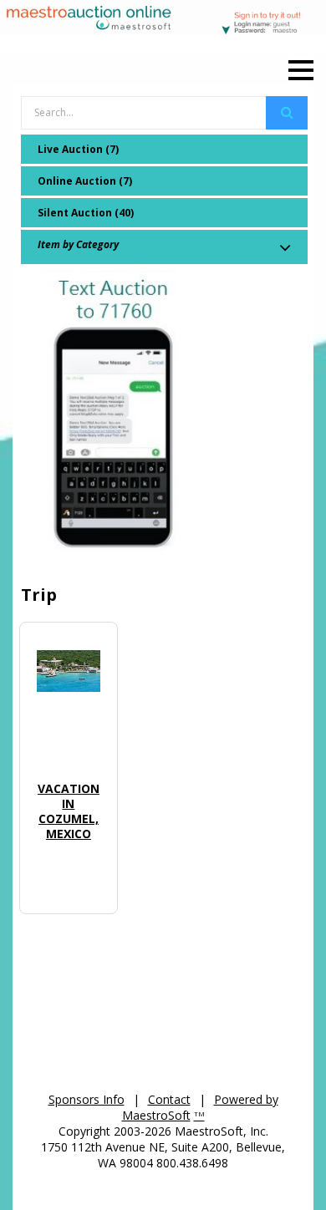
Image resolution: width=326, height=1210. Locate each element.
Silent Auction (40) (86, 213)
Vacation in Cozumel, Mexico (68, 810)
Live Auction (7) (78, 149)
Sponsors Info (86, 1099)
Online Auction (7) (85, 181)
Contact (169, 1099)
